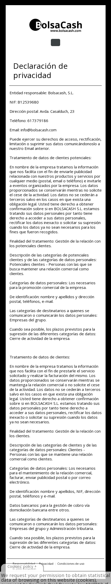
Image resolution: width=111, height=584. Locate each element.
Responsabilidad (24, 563)
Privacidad (46, 563)
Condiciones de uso (70, 563)
